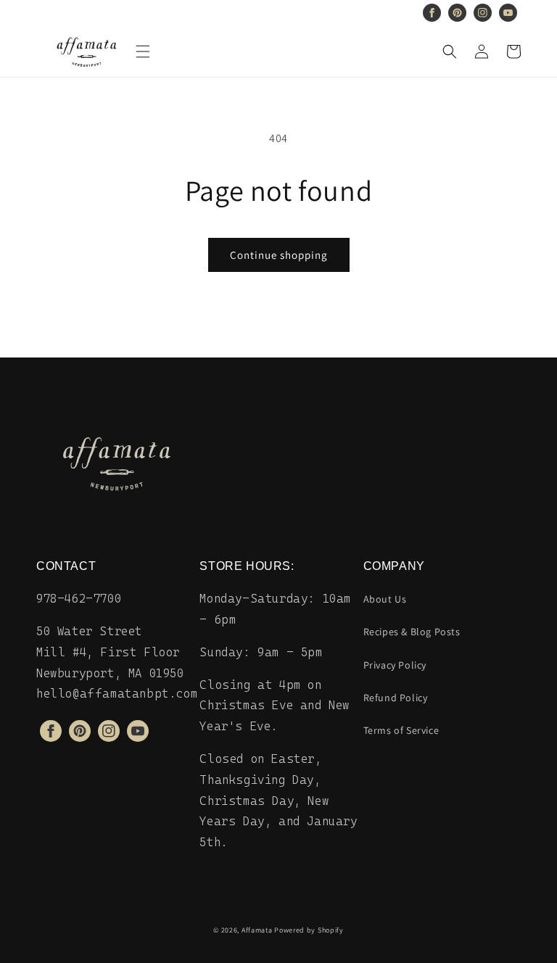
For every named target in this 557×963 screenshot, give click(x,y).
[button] (143, 51)
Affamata (257, 930)
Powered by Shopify (309, 930)
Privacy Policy (394, 664)
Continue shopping (279, 255)
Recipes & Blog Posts (412, 631)
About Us (385, 599)
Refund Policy (395, 697)
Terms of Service (401, 730)
